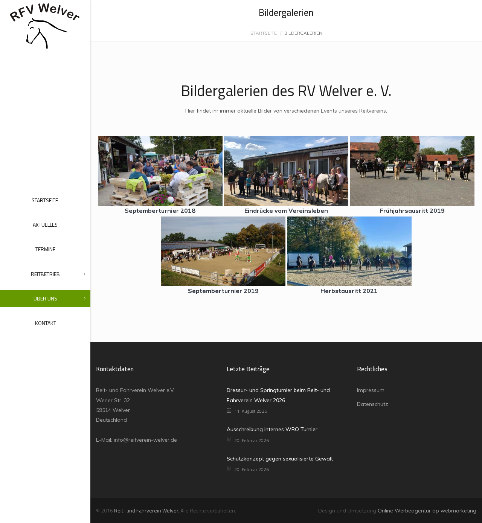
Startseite (45, 200)
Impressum (370, 390)
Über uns (45, 298)
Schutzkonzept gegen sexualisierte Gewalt (280, 458)
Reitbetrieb (45, 274)
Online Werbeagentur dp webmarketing (427, 510)
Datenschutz (372, 404)
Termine (45, 249)
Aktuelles (45, 225)
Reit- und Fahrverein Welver (146, 510)
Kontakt (45, 323)
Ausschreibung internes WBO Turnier (272, 429)
